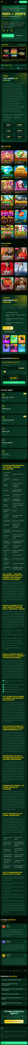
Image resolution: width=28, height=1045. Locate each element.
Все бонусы (19, 35)
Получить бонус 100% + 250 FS (14, 1021)
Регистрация (23, 1)
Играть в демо (8, 328)
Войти (15, 1)
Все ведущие (4, 245)
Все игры (3, 148)
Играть (20, 1040)
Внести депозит (14, 382)
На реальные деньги (9, 331)
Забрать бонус (7, 35)
